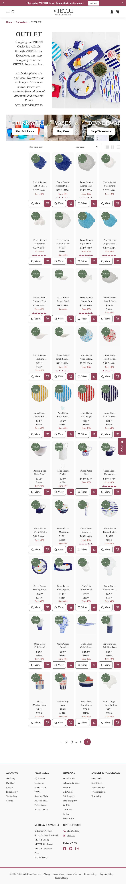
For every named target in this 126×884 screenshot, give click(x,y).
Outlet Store (96, 783)
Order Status (40, 805)
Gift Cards (67, 809)
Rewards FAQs (41, 796)
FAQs (37, 792)
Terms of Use (58, 874)
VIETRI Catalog (42, 840)
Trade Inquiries (98, 792)
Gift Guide (68, 792)
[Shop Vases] (63, 128)
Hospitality (96, 796)
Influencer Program (43, 831)
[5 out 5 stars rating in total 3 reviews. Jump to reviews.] (86, 544)
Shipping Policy (106, 874)
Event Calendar (41, 857)
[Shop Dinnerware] (101, 128)
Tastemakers (11, 796)
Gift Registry (69, 796)
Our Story (10, 778)
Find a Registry (70, 801)
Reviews (66, 814)
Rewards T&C (41, 801)
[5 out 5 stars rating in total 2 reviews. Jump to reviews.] (63, 198)
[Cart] (117, 12)
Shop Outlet (96, 778)
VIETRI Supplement (44, 844)
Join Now (94, 3)
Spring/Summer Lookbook (46, 835)
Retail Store (68, 818)
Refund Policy (90, 874)
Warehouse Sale (98, 787)
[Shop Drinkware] (25, 128)
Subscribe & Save (71, 783)
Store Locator (69, 778)
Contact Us (39, 783)
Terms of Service (74, 874)
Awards (9, 787)
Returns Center (41, 809)
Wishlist (66, 805)
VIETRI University (43, 849)
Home (9, 22)
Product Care (40, 787)
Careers (9, 801)
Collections (22, 22)
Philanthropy (12, 792)
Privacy (47, 874)
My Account (40, 778)
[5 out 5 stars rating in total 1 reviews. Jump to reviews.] (86, 198)
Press (37, 853)
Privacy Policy (61, 877)
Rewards (67, 787)
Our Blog (10, 783)
